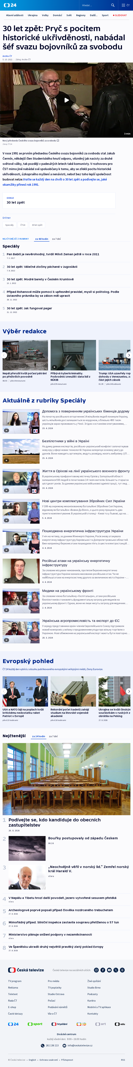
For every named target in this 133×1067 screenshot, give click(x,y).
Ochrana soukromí (49, 1059)
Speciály (9, 224)
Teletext (13, 994)
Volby (45, 15)
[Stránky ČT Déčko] (81, 1023)
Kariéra (91, 1000)
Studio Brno (94, 987)
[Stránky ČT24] (13, 1023)
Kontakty (92, 1013)
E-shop (12, 1007)
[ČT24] (10, 5)
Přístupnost (67, 1059)
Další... (93, 15)
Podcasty (92, 994)
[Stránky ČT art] (100, 1023)
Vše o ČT (52, 1013)
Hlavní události (14, 15)
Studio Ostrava (56, 994)
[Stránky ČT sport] (35, 1023)
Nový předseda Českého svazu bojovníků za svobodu (29, 140)
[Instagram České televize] (96, 970)
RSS (123, 1059)
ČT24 (22, 224)
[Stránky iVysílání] (59, 1023)
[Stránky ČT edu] (120, 1023)
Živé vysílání (94, 981)
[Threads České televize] (122, 970)
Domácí (57, 15)
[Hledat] (113, 5)
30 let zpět (37, 224)
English (32, 1059)
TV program (14, 981)
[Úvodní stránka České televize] (26, 970)
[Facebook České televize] (102, 970)
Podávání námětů (57, 1007)
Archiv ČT (7, 56)
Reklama (13, 987)
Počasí (51, 1000)
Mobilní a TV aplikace (99, 1007)
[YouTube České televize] (109, 970)
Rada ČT (12, 1000)
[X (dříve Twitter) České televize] (115, 970)
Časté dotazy (15, 1013)
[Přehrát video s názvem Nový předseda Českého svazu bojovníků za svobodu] (66, 100)
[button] (66, 100)
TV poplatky (54, 987)
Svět (69, 15)
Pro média (53, 981)
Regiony (80, 15)
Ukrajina (32, 15)
